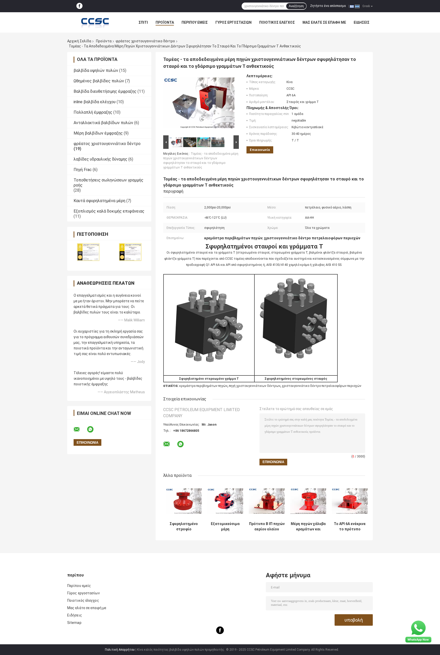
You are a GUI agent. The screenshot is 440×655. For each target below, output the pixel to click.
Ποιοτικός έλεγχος (277, 22)
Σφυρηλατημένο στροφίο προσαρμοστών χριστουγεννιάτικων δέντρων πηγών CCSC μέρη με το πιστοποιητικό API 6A (184, 526)
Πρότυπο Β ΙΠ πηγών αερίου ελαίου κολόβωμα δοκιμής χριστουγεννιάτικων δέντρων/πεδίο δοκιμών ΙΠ (267, 526)
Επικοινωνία (260, 150)
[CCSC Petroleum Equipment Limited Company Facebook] (79, 6)
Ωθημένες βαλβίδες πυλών (99, 80)
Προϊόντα (165, 22)
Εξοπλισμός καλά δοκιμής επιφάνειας (109, 211)
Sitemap (74, 623)
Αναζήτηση (296, 6)
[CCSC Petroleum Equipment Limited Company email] (80, 429)
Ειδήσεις (361, 22)
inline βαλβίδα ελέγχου (95, 101)
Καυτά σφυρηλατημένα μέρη (99, 200)
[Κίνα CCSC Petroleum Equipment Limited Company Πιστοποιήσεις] (88, 252)
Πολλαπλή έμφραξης (93, 112)
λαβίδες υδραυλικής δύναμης (100, 159)
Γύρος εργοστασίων (233, 22)
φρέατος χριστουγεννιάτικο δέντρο (145, 41)
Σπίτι (143, 22)
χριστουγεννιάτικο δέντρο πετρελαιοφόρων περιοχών (321, 386)
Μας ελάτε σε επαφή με (324, 22)
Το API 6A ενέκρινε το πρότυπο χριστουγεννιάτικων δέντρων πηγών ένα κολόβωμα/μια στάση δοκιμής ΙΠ (350, 526)
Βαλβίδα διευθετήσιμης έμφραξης (105, 91)
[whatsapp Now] (418, 631)
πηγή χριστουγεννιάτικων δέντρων (254, 386)
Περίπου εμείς (195, 22)
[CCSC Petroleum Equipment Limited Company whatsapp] (93, 429)
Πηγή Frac (83, 169)
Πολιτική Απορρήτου (120, 649)
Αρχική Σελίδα (79, 41)
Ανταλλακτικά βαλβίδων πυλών (103, 122)
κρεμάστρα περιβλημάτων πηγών (203, 386)
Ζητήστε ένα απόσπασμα (328, 6)
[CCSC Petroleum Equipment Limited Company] (95, 22)
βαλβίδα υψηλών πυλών (96, 70)
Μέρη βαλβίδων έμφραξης (98, 133)
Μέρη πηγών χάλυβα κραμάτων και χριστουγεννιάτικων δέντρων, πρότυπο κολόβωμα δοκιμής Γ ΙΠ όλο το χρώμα (308, 526)
